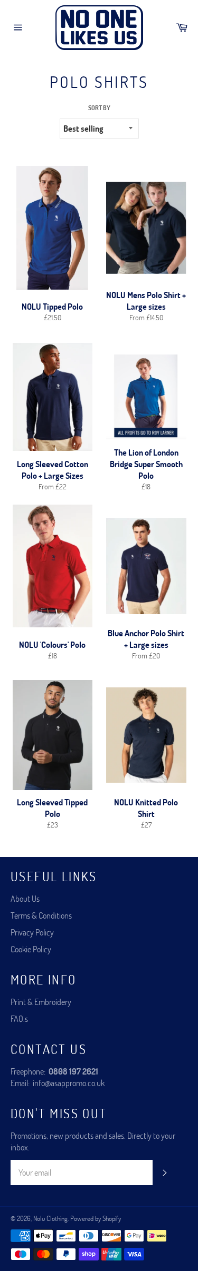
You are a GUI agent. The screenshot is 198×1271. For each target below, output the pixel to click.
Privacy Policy (32, 932)
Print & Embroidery (41, 1001)
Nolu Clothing (50, 1218)
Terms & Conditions (41, 915)
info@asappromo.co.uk (69, 1082)
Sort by (99, 107)
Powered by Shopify (95, 1218)
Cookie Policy (31, 948)
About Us (25, 898)
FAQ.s (19, 1018)
